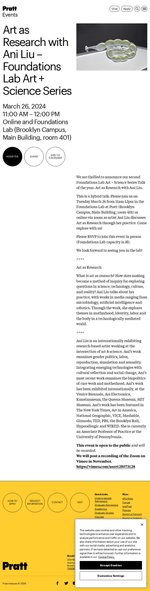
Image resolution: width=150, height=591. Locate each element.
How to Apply (12, 502)
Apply (126, 8)
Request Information (35, 502)
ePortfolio (127, 498)
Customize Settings (110, 575)
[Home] (15, 566)
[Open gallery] (111, 47)
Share (34, 156)
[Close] (142, 524)
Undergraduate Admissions (103, 499)
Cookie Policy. (106, 556)
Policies (126, 510)
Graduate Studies (104, 512)
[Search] (137, 9)
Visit (80, 502)
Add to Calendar (55, 156)
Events (10, 15)
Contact (57, 502)
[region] (111, 553)
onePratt (127, 506)
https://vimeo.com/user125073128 (105, 466)
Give (114, 8)
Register (12, 156)
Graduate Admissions (106, 505)
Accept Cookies (111, 565)
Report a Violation (132, 518)
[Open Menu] (144, 9)
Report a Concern (132, 514)
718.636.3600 (74, 568)
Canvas (126, 502)
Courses (99, 516)
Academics (101, 508)
